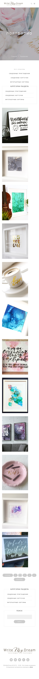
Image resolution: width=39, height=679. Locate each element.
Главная (14, 56)
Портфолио (24, 56)
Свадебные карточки (19, 77)
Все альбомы (19, 69)
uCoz (31, 667)
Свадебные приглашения (19, 73)
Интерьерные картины (19, 82)
